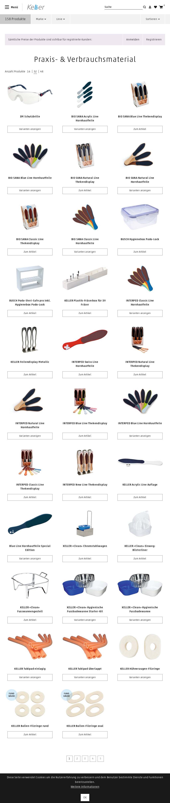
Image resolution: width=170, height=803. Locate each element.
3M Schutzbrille (30, 116)
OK (85, 797)
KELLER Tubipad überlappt (85, 668)
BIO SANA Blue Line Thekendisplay (140, 116)
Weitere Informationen (85, 786)
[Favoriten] (155, 7)
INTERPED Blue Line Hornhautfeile (140, 423)
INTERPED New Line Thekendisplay (85, 484)
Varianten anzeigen (30, 129)
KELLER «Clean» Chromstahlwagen (85, 546)
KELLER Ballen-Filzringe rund (29, 726)
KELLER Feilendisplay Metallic (30, 362)
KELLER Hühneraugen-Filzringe (140, 668)
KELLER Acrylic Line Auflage (140, 484)
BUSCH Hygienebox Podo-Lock (140, 239)
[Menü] (7, 7)
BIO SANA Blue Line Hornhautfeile (30, 178)
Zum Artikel (140, 129)
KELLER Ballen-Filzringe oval (85, 726)
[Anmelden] (150, 7)
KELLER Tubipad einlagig (29, 668)
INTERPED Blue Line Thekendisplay (85, 423)
